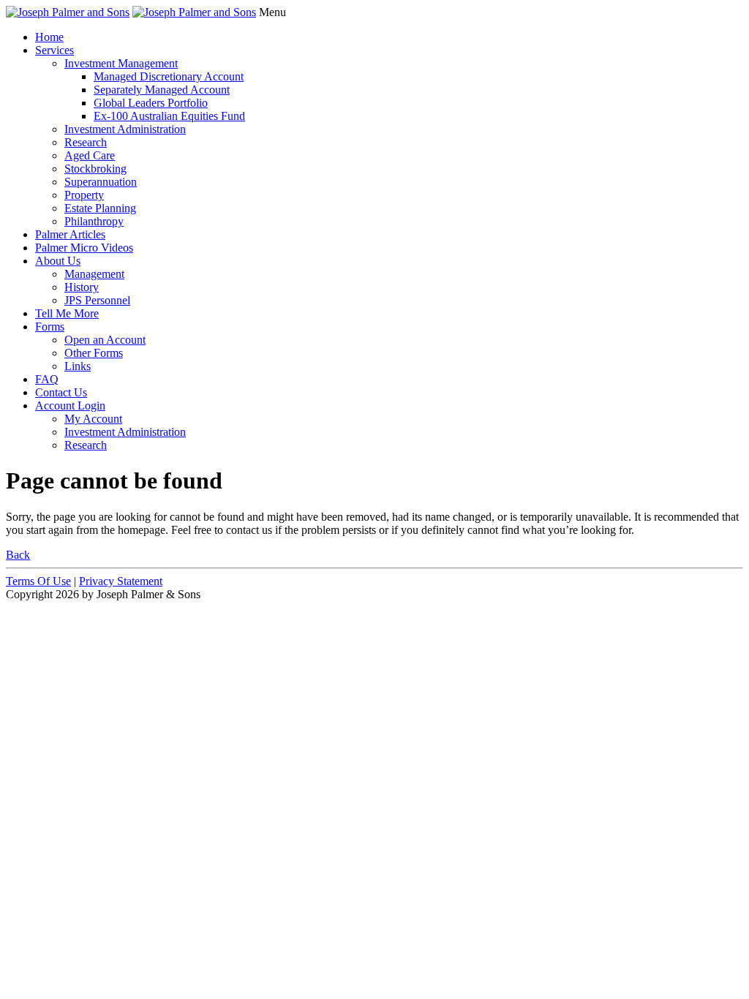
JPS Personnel (97, 300)
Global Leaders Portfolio (151, 103)
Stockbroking (95, 168)
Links (77, 366)
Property (84, 195)
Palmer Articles (70, 234)
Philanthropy (94, 221)
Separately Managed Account (162, 89)
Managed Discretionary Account (169, 76)
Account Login (70, 405)
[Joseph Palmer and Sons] (67, 12)
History (81, 287)
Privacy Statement (120, 581)
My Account (93, 418)
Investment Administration (125, 129)
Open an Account (105, 339)
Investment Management (121, 63)
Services (54, 50)
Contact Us (61, 392)
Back (18, 554)
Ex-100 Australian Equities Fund (169, 116)
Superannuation (100, 182)
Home (49, 37)
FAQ (47, 379)
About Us (57, 261)
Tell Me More (67, 313)
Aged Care (89, 155)
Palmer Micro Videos (84, 247)
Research (85, 142)
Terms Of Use (38, 581)
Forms (49, 326)
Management (94, 274)
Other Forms (93, 353)
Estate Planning (100, 208)
